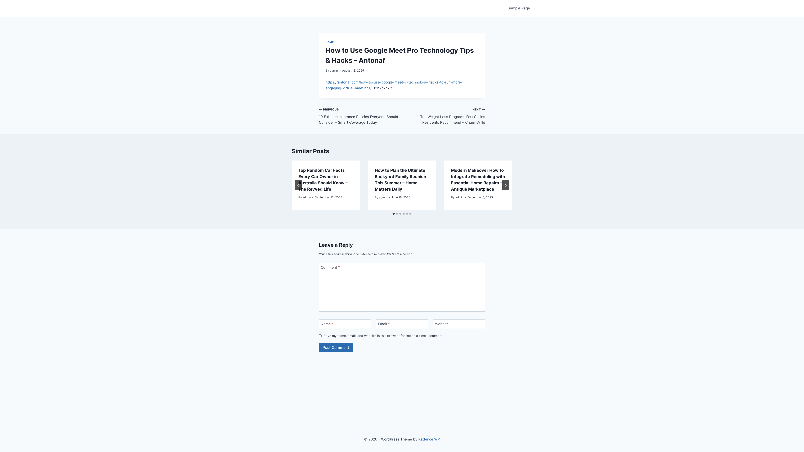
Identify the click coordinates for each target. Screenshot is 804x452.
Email (384, 324)
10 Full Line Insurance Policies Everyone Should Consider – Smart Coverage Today (358, 116)
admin (334, 70)
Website (442, 324)
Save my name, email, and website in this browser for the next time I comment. (383, 336)
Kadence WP (429, 439)
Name (327, 324)
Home (330, 42)
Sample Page (519, 8)
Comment (330, 267)
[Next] (505, 185)
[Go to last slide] (298, 185)
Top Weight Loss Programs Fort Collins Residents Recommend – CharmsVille (452, 116)
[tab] (394, 214)
